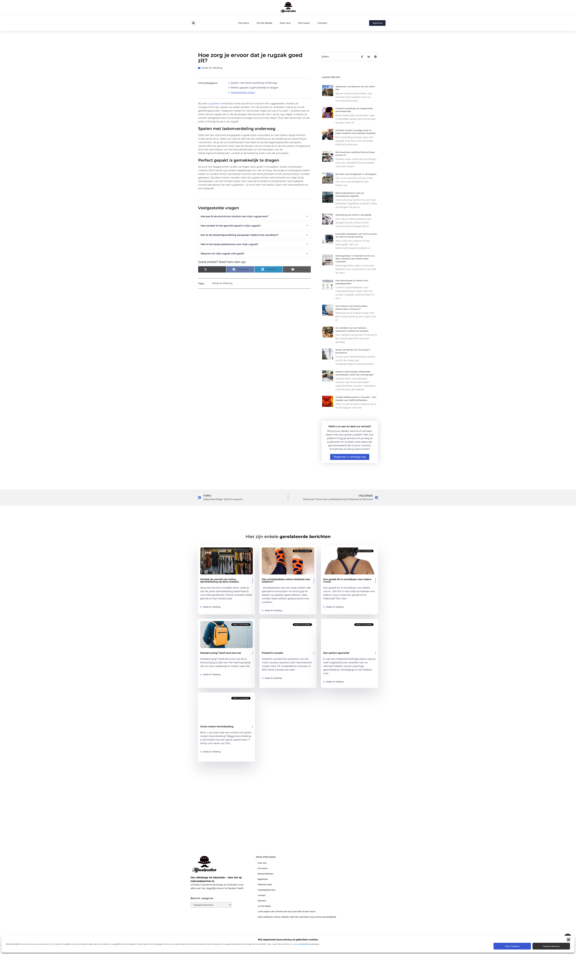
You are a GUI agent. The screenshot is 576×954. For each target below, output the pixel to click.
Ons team (304, 23)
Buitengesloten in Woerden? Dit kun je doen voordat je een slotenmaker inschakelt (355, 259)
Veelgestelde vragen (243, 92)
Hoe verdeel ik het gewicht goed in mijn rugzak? (254, 225)
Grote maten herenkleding (216, 726)
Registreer (263, 879)
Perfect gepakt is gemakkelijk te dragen (255, 87)
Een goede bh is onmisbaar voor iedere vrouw (347, 580)
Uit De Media (264, 23)
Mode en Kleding (212, 67)
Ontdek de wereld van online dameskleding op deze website (219, 580)
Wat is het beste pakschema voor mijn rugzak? (254, 244)
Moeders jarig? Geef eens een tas (220, 652)
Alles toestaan (512, 946)
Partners (243, 23)
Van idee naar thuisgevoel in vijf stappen (355, 174)
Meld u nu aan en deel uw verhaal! (349, 426)
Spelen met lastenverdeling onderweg (254, 82)
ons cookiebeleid (301, 944)
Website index (265, 884)
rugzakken (213, 103)
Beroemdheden (265, 873)
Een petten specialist (336, 652)
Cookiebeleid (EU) (266, 890)
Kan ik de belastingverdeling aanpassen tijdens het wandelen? (254, 235)
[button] (568, 939)
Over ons (285, 23)
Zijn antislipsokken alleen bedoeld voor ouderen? (286, 580)
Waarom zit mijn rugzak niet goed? (254, 253)
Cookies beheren (551, 946)
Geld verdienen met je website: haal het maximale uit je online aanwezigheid (297, 917)
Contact (322, 23)
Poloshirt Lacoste (272, 652)
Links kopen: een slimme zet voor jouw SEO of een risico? (287, 911)
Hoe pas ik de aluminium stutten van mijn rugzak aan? (254, 216)
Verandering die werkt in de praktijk (353, 215)
